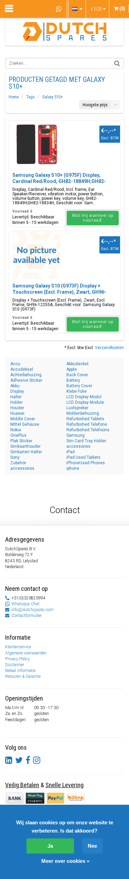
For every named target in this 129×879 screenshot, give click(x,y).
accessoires (22, 468)
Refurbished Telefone (86, 424)
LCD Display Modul (83, 396)
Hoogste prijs (95, 104)
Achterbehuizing (26, 374)
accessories (78, 446)
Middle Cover (22, 418)
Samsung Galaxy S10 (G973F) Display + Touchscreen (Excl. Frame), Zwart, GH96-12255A (59, 292)
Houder (17, 407)
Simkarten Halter (26, 451)
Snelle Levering (64, 785)
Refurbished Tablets (85, 418)
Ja (50, 846)
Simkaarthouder (25, 446)
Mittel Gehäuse (24, 424)
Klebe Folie (76, 391)
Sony (15, 457)
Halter (16, 396)
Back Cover (77, 374)
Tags (30, 97)
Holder (16, 402)
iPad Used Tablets (83, 457)
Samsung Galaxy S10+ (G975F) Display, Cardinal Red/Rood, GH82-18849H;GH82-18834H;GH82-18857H (59, 181)
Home (14, 97)
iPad (70, 451)
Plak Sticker (21, 440)
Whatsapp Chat (25, 603)
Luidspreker (77, 407)
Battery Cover (79, 385)
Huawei (17, 413)
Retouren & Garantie (23, 676)
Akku (15, 385)
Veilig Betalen (22, 785)
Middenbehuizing (82, 413)
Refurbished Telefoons (87, 429)
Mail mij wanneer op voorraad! (93, 218)
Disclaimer (14, 664)
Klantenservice (18, 646)
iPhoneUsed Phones (85, 462)
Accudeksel (21, 369)
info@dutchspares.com (32, 609)
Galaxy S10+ (52, 97)
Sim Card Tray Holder (86, 440)
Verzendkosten (109, 347)
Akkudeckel (77, 363)
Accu (15, 363)
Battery (73, 380)
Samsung (75, 435)
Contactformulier (26, 615)
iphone (72, 468)
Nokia (15, 429)
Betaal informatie (20, 670)
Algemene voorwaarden (25, 653)
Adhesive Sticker (26, 380)
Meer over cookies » (65, 861)
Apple (71, 369)
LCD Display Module (85, 402)
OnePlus (18, 435)
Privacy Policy (17, 658)
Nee (92, 846)
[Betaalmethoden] (35, 797)
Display (17, 391)
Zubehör (18, 462)
